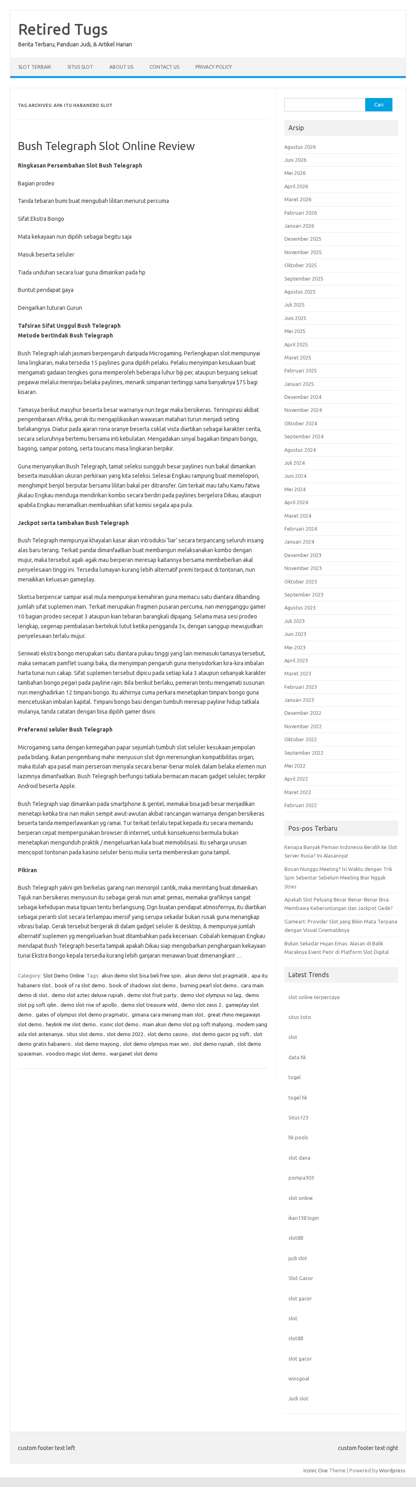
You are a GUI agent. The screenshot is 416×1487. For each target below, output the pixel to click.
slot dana (299, 1157)
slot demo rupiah (213, 1044)
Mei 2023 (295, 647)
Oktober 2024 (300, 423)
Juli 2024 (294, 463)
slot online (300, 1198)
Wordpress (392, 1470)
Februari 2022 (300, 805)
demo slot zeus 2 (201, 1005)
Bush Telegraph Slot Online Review (106, 145)
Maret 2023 (297, 673)
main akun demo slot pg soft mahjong (187, 1024)
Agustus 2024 (300, 450)
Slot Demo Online (63, 975)
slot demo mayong (97, 1044)
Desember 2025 (302, 239)
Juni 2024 (295, 476)
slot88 (295, 1238)
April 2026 (296, 186)
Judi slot (298, 1398)
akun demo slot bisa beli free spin (141, 975)
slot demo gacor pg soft (220, 1034)
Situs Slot (80, 67)
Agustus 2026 (300, 147)
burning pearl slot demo (208, 985)
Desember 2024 (302, 397)
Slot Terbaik (34, 67)
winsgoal (298, 1378)
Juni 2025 (295, 318)
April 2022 (296, 779)
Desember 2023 (302, 555)
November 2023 (303, 568)
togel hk (297, 1097)
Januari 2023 (299, 700)
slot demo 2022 (125, 1034)
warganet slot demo (134, 1053)
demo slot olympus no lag (210, 995)
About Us (121, 67)
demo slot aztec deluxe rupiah (87, 995)
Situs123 (298, 1117)
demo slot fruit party (151, 995)
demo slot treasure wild (149, 1005)
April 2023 (296, 660)
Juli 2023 (294, 621)
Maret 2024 (297, 515)
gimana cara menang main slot (168, 1014)
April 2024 (296, 502)
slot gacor (300, 1298)
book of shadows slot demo (142, 985)
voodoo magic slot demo (76, 1053)
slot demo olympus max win (156, 1044)
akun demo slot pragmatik (216, 975)
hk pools (298, 1137)
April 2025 (296, 344)
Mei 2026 (295, 173)
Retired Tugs (63, 28)
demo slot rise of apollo (89, 1005)
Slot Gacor (300, 1278)
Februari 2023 (300, 687)
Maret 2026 (297, 199)
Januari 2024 (299, 541)
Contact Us (164, 67)
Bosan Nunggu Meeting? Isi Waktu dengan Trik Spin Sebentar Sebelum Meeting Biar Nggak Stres (338, 877)
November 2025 (303, 252)
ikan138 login (303, 1218)
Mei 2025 (295, 331)
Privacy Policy (213, 67)
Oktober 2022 (300, 739)
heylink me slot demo (71, 1024)
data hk (297, 1057)
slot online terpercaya (314, 997)
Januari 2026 (299, 226)
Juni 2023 (295, 634)
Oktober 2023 (300, 581)
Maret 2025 (297, 357)
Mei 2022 (295, 766)
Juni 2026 (295, 160)
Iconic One (315, 1470)
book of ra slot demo (80, 985)
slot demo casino (167, 1034)
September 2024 (303, 436)
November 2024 (303, 410)
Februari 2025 (300, 370)
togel (294, 1077)
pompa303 (301, 1177)
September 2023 (303, 594)
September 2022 (303, 752)
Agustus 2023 (300, 607)
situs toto (299, 1017)
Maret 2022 (297, 792)
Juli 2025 (294, 304)
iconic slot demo (119, 1024)
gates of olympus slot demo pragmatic (82, 1014)
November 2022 (303, 726)
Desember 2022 (302, 713)
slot (292, 1037)
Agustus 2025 (300, 291)
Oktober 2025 (300, 265)
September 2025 (303, 278)
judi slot (297, 1258)
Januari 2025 (299, 384)
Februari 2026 (300, 213)
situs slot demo (85, 1034)
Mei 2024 (295, 489)
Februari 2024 (300, 528)
